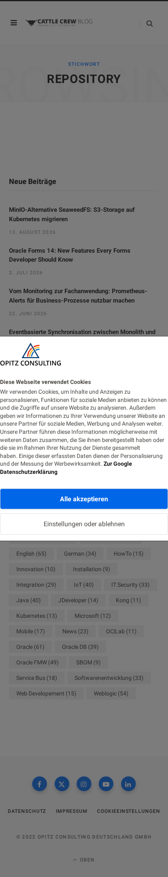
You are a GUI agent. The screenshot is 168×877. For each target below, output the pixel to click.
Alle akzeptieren (84, 498)
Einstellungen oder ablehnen (84, 524)
